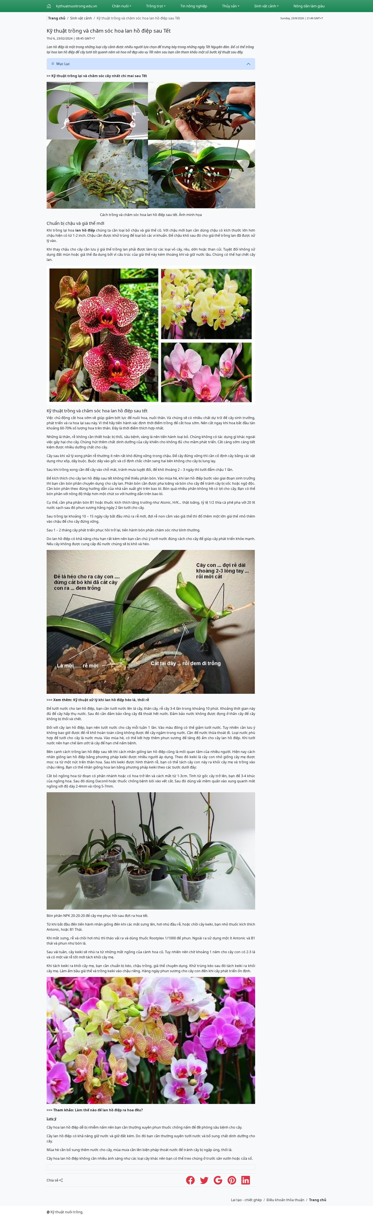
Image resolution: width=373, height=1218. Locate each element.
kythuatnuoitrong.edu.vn (76, 6)
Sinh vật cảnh (81, 18)
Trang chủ (56, 18)
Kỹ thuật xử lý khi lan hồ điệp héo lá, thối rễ (111, 699)
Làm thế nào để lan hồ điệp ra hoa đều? (109, 1110)
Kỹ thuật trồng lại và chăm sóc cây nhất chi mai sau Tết (99, 75)
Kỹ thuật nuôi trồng (64, 1212)
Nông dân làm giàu (309, 6)
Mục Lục (63, 63)
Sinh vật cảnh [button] (265, 6)
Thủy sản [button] (229, 6)
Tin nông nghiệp (193, 6)
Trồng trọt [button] (154, 6)
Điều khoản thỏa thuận (285, 1199)
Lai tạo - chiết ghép (246, 1199)
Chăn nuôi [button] (120, 6)
